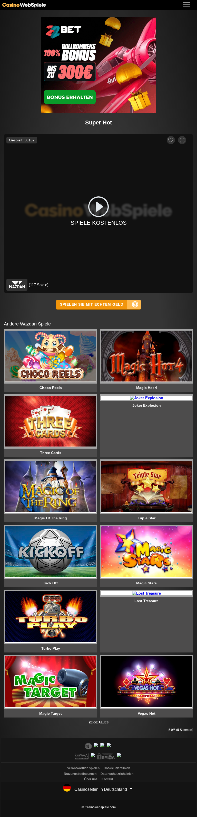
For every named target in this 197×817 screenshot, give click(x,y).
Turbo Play (50, 648)
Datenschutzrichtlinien (117, 774)
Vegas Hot (146, 713)
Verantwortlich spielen (83, 768)
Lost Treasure (146, 601)
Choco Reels (51, 388)
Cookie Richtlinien (117, 768)
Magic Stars (146, 583)
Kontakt (107, 779)
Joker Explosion (146, 405)
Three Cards (50, 453)
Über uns (90, 779)
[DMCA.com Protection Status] (106, 758)
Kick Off (51, 583)
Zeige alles (99, 722)
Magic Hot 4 (146, 388)
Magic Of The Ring (50, 518)
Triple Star (146, 518)
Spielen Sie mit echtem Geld (91, 304)
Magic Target (50, 713)
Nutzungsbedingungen (80, 774)
